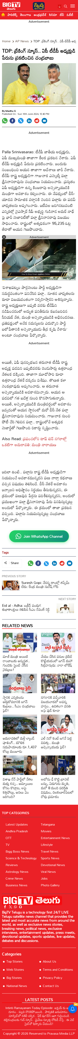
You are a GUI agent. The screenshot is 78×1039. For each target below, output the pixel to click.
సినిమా (53, 15)
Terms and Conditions (58, 969)
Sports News (50, 858)
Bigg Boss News (17, 851)
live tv (59, 7)
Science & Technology (21, 858)
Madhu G (10, 110)
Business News (16, 885)
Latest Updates (17, 824)
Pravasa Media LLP (61, 1033)
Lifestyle (47, 844)
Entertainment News (55, 838)
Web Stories (15, 969)
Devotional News (53, 865)
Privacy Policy (52, 977)
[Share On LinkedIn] (29, 120)
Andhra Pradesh (17, 831)
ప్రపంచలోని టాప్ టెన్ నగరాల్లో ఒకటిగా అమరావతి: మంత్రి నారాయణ (34, 442)
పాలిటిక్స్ (12, 15)
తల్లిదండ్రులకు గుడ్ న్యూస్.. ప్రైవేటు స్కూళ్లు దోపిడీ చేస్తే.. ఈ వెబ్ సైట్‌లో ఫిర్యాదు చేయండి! (39, 1022)
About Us (49, 961)
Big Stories (14, 977)
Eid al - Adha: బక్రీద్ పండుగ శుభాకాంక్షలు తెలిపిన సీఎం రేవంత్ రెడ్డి (26, 607)
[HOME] (3, 14)
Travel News (49, 851)
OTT (9, 838)
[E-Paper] (38, 5)
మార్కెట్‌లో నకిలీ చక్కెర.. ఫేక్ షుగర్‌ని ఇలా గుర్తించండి (39, 1016)
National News (16, 986)
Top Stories (14, 961)
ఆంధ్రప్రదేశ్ (40, 15)
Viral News (48, 871)
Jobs (44, 878)
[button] (65, 6)
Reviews (12, 865)
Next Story (67, 599)
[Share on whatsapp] (5, 120)
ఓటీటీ (70, 15)
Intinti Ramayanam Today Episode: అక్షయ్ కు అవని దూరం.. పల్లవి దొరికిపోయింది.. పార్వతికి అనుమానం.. (39, 1010)
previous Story (14, 576)
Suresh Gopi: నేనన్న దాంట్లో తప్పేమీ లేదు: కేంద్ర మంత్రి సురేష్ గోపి (45, 584)
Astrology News (17, 871)
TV (7, 844)
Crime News (14, 878)
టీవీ (62, 15)
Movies (46, 831)
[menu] (72, 6)
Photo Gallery (50, 885)
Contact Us (51, 986)
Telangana (48, 824)
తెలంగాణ (25, 15)
